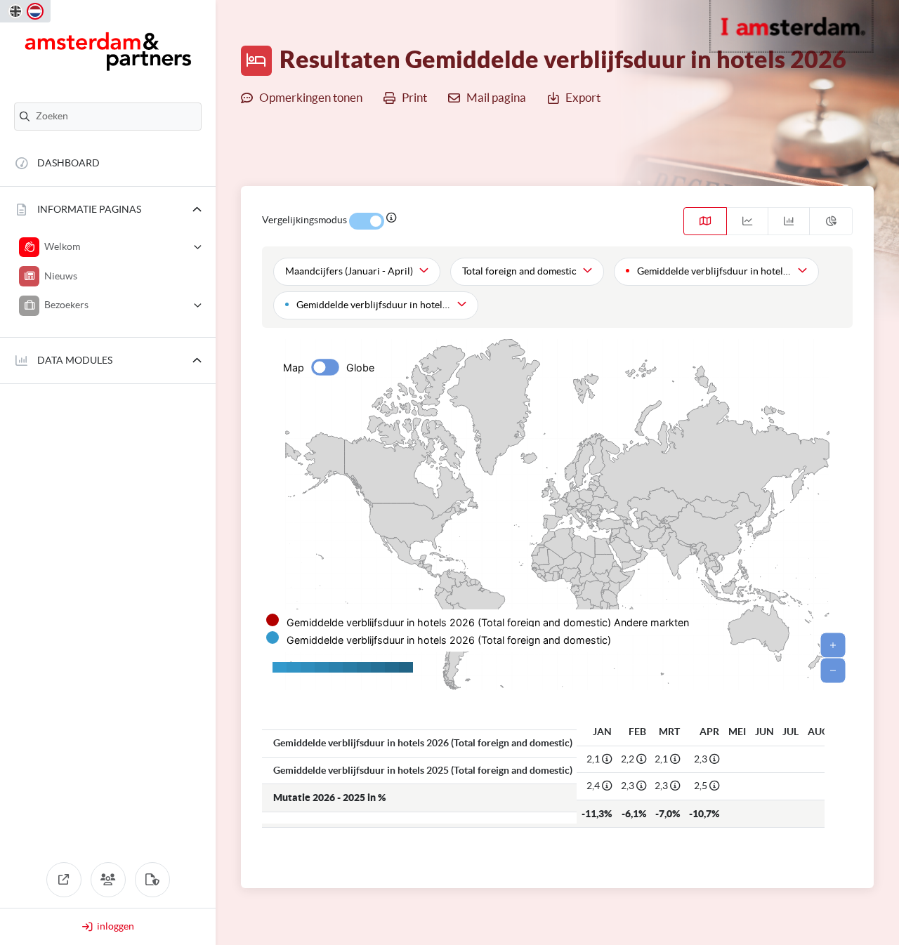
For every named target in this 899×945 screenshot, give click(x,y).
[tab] (705, 221)
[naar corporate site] (63, 879)
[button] (108, 209)
